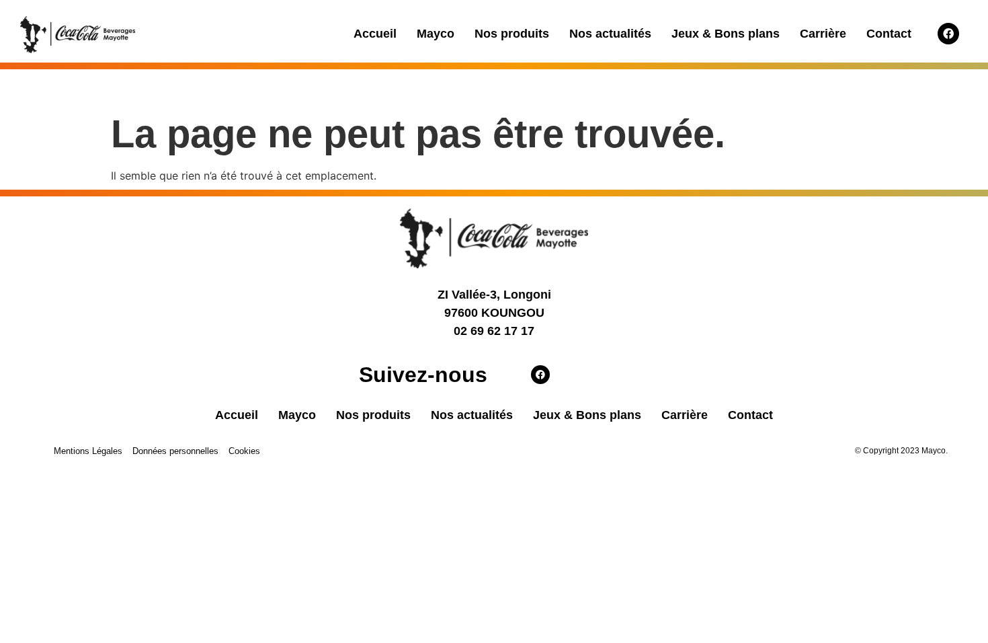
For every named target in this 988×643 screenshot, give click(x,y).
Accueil (375, 33)
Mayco (435, 33)
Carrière (823, 33)
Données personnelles (175, 451)
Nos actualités (610, 33)
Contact (888, 33)
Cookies (244, 451)
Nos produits (512, 33)
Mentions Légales (88, 451)
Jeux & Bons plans (725, 33)
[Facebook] (948, 33)
